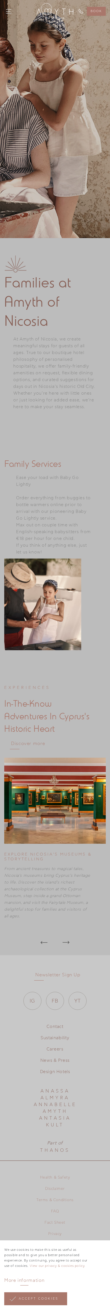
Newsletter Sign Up (57, 975)
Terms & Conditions (55, 1200)
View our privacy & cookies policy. (57, 1265)
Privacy (55, 1234)
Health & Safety (55, 1177)
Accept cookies (38, 1298)
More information (24, 1280)
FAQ (55, 1211)
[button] (44, 942)
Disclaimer (55, 1189)
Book (96, 11)
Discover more (28, 743)
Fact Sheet (55, 1223)
